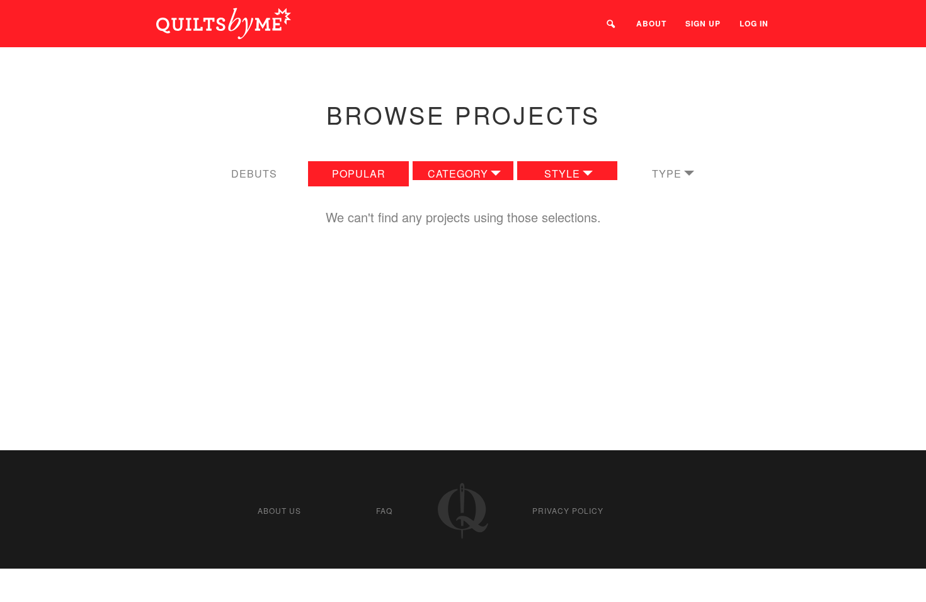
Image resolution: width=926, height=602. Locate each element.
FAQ (384, 510)
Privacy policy (567, 510)
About (651, 23)
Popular (359, 173)
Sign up (703, 23)
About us (279, 510)
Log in (754, 23)
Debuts (254, 173)
